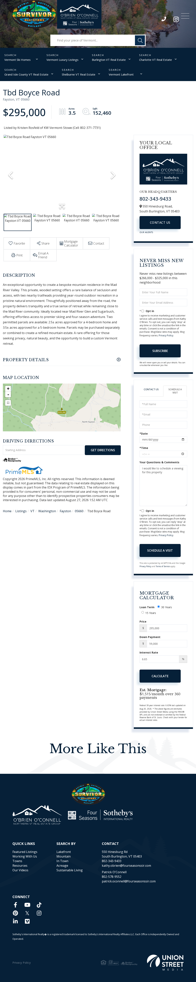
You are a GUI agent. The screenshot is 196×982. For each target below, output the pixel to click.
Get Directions (103, 450)
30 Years (166, 607)
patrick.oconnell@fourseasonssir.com (129, 881)
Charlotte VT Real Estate (155, 60)
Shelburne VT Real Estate (78, 74)
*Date (144, 433)
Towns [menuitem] (17, 861)
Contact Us (160, 222)
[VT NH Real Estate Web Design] (165, 963)
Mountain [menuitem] (63, 856)
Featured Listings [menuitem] (24, 852)
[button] (140, 40)
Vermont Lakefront (121, 74)
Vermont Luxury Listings (62, 60)
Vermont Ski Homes (17, 60)
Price (143, 621)
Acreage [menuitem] (62, 865)
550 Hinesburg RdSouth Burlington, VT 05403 (122, 854)
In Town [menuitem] (62, 861)
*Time (144, 448)
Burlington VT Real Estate (109, 60)
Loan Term (147, 607)
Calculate (160, 676)
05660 (79, 511)
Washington (47, 511)
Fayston (65, 511)
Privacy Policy (166, 335)
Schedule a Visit (175, 391)
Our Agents (146, 232)
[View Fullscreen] (8, 403)
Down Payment (150, 637)
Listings (21, 511)
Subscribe (160, 351)
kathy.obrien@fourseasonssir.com (126, 865)
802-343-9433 (164, 20)
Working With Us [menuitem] (24, 856)
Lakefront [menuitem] (63, 852)
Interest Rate (149, 652)
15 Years (150, 613)
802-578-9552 (111, 877)
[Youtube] (27, 904)
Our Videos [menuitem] (20, 870)
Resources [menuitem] (19, 865)
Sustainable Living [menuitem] (69, 870)
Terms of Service (163, 566)
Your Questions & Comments (159, 462)
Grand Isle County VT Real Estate (26, 74)
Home (7, 511)
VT (32, 511)
